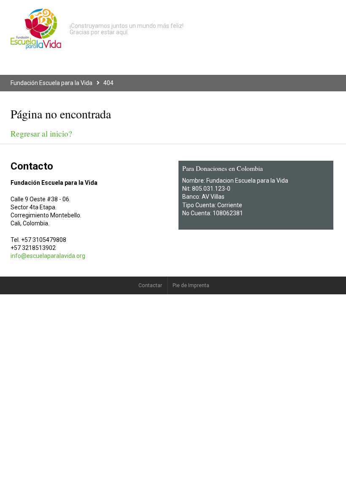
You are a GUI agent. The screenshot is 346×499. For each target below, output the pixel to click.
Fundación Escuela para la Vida (51, 83)
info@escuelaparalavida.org (48, 255)
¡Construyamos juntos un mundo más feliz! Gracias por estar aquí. (127, 29)
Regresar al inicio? (41, 133)
